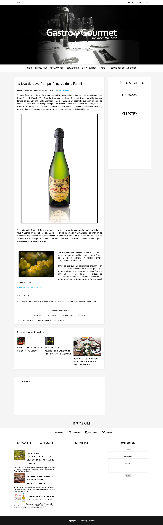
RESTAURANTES (56, 68)
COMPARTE (38, 315)
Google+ (76, 432)
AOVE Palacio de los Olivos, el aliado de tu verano (30, 349)
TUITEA (53, 315)
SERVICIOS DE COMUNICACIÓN (123, 68)
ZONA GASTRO (73, 68)
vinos (62, 320)
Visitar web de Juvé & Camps (29, 287)
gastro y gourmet (25, 90)
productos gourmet (50, 320)
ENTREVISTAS (41, 68)
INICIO (29, 68)
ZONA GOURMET (89, 68)
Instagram (92, 432)
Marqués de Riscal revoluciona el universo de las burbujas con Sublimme (58, 350)
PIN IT (83, 315)
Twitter (109, 432)
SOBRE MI (103, 68)
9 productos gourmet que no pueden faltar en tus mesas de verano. (86, 361)
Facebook (59, 432)
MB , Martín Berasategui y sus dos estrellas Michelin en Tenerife (40, 479)
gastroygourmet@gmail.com (85, 301)
